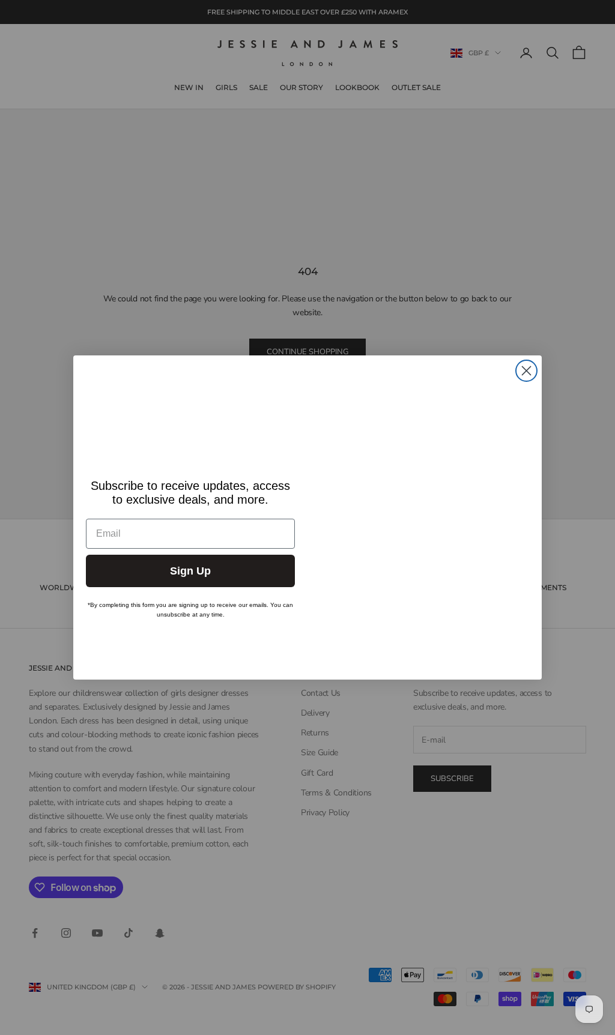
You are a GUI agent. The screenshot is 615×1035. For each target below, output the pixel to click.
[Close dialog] (526, 370)
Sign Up (190, 571)
